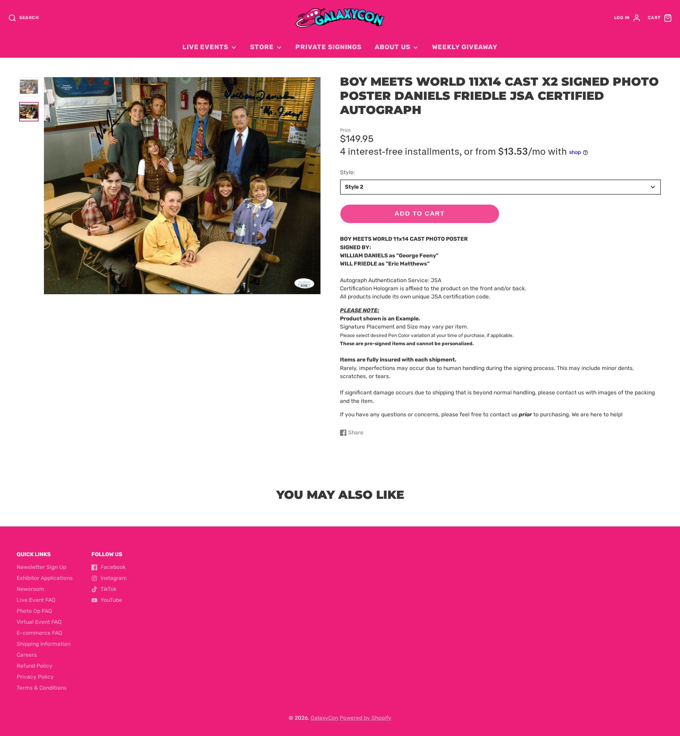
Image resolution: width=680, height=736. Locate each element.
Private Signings (328, 47)
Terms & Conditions (42, 688)
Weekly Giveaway (465, 47)
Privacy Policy (35, 677)
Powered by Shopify (365, 718)
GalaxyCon (324, 718)
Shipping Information (43, 644)
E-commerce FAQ (39, 633)
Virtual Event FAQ (39, 622)
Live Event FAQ (36, 600)
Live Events (205, 47)
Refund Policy (34, 666)
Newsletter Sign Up (41, 567)
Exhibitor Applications (45, 578)
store (262, 47)
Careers (27, 655)
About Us (392, 47)
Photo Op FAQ (34, 611)
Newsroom (30, 589)
